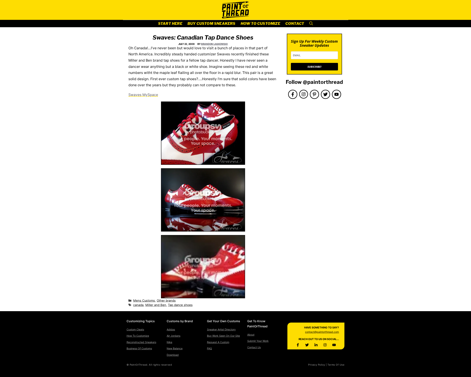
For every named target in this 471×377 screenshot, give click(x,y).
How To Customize (260, 23)
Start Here (170, 23)
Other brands (166, 300)
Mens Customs (144, 300)
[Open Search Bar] (311, 23)
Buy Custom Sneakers (211, 23)
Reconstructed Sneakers (141, 342)
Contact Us (254, 347)
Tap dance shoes (180, 305)
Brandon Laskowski (214, 43)
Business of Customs (139, 348)
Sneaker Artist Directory (221, 329)
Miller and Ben (155, 305)
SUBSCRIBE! (314, 66)
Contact (294, 23)
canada (138, 305)
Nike (169, 342)
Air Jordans (173, 335)
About (250, 334)
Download (173, 354)
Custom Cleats (135, 329)
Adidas (171, 329)
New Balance (175, 348)
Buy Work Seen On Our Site (223, 335)
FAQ (209, 348)
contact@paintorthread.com (322, 331)
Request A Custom (218, 342)
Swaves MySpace (143, 95)
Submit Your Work (258, 340)
